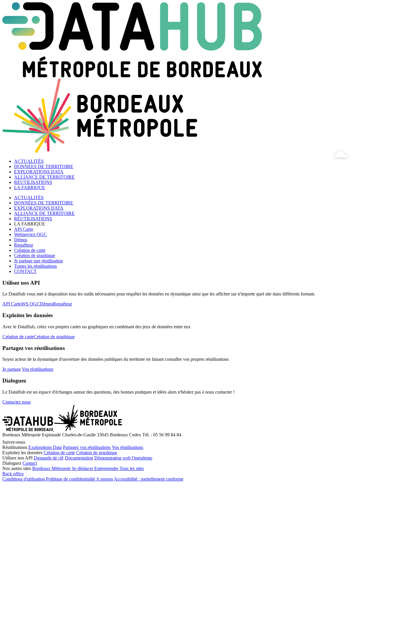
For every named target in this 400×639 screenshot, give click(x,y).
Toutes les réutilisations (35, 266)
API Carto (23, 229)
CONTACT (25, 271)
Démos (20, 239)
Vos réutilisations (37, 369)
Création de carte (29, 250)
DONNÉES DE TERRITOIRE (43, 166)
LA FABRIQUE (29, 187)
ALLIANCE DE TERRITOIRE (44, 177)
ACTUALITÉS (29, 161)
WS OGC (30, 303)
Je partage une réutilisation (38, 260)
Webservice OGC (30, 234)
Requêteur (23, 244)
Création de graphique (34, 255)
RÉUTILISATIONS (33, 182)
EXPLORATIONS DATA (39, 171)
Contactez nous (16, 401)
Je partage (11, 369)
